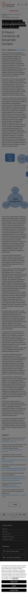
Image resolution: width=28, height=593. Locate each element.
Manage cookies (14, 581)
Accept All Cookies (14, 590)
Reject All (14, 586)
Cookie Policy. (15, 578)
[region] (14, 577)
